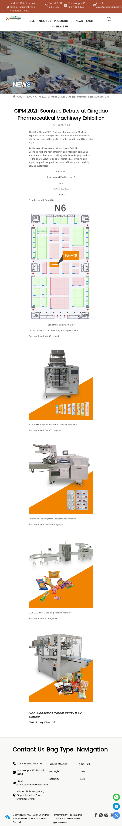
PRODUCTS (61, 21)
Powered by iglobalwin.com (66, 820)
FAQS (89, 21)
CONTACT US (60, 26)
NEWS (79, 21)
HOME (31, 21)
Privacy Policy (60, 815)
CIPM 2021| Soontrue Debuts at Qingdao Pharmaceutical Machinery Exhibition (74, 96)
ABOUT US (44, 21)
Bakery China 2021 (46, 722)
